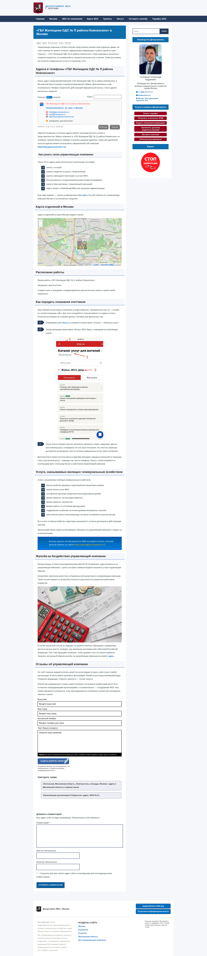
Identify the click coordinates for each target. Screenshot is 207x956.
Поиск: (90, 97)
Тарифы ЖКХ (159, 19)
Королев (82, 933)
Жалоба (68, 43)
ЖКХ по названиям (72, 19)
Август (120, 19)
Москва (53, 19)
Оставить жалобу (138, 19)
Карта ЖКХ (92, 19)
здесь (111, 656)
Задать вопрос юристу (53, 761)
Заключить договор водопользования (150, 129)
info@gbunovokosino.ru (59, 112)
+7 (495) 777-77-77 (145, 92)
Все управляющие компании (92, 940)
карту (85, 195)
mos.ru (65, 323)
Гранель (107, 19)
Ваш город (42, 709)
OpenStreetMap (107, 265)
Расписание (52, 43)
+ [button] (40, 221)
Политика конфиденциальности (153, 911)
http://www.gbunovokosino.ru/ (61, 117)
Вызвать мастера (150, 135)
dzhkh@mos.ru (144, 95)
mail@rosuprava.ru (57, 114)
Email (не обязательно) (46, 862)
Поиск (164, 31)
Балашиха (83, 930)
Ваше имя (42, 699)
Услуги (61, 43)
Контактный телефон (47, 718)
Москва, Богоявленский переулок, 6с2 (147, 99)
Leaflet (96, 265)
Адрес (38, 43)
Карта (44, 43)
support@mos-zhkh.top (153, 906)
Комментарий (43, 823)
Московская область (88, 937)
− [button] (40, 225)
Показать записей (49, 97)
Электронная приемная (150, 139)
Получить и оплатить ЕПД (150, 118)
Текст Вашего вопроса (48, 728)
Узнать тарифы (150, 113)
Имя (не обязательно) (46, 851)
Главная (40, 19)
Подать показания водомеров (150, 123)
